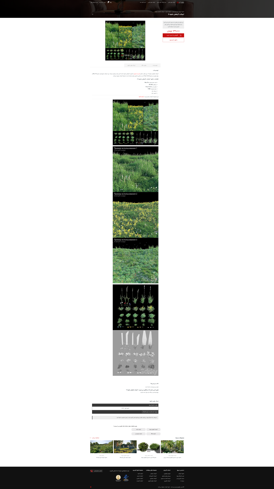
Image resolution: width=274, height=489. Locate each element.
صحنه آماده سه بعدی (165, 478)
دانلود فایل (126, 408)
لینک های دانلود (131, 65)
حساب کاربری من (180, 478)
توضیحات (155, 65)
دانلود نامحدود (173, 40)
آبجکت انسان (140, 476)
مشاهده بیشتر (95, 438)
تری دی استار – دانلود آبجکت (170, 487)
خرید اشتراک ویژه (180, 476)
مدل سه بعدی (137, 74)
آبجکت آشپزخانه (153, 476)
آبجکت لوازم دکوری (152, 481)
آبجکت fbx (153, 433)
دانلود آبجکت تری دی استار (178, 11)
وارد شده (145, 392)
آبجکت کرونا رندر (138, 433)
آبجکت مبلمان (153, 473)
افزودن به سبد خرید (172, 35)
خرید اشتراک (145, 411)
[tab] (155, 65)
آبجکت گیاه (168, 11)
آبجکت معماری (153, 478)
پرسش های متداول (166, 476)
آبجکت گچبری (167, 481)
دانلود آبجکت (181, 473)
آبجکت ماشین (140, 478)
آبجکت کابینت (140, 481)
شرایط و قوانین (167, 473)
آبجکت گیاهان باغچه (159, 11)
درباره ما (182, 481)
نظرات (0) (144, 65)
